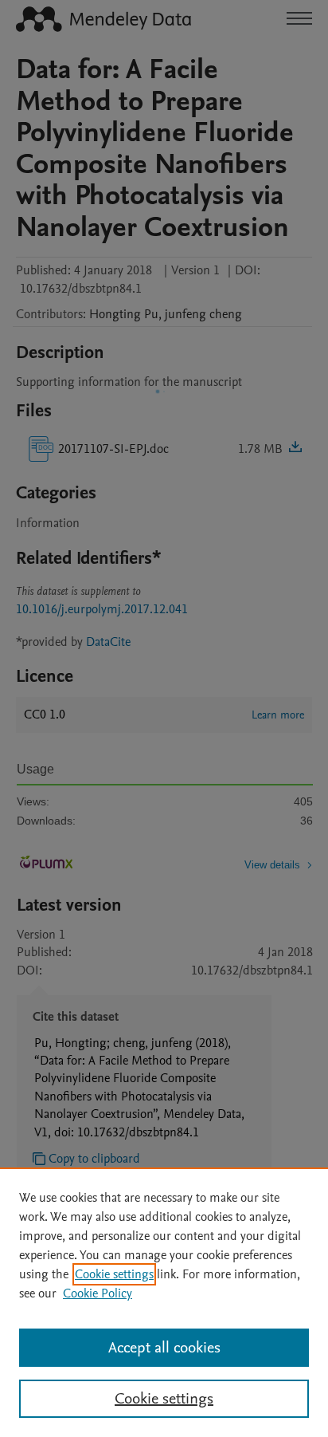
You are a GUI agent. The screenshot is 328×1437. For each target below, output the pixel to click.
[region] (164, 1302)
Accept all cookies (164, 1347)
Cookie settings (114, 1274)
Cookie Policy (97, 1293)
